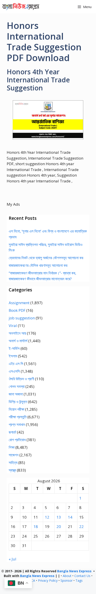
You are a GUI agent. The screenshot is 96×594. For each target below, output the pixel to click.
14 (70, 517)
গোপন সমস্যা (17, 386)
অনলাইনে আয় (17, 333)
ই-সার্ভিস (14, 348)
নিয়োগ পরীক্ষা (16, 409)
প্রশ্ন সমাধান (17, 424)
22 (81, 526)
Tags (79, 580)
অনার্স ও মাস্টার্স (18, 340)
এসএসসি (14, 371)
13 (58, 517)
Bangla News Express (74, 571)
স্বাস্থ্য (12, 470)
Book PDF (17, 310)
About (67, 576)
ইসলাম (13, 356)
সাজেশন (14, 454)
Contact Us (82, 576)
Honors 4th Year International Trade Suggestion (38, 79)
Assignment (19, 302)
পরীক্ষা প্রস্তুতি (18, 416)
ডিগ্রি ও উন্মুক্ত (18, 401)
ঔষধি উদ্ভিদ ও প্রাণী (21, 378)
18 (35, 526)
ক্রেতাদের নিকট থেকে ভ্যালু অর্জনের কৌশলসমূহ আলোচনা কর (46, 257)
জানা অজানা (16, 394)
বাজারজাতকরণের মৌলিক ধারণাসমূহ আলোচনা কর (38, 265)
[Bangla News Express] (20, 6)
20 (58, 526)
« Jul (12, 559)
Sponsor (67, 580)
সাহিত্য (13, 462)
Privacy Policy (48, 580)
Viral (13, 325)
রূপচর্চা (12, 432)
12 (47, 517)
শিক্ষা (12, 447)
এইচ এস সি (16, 363)
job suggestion (22, 318)
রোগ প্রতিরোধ (17, 439)
